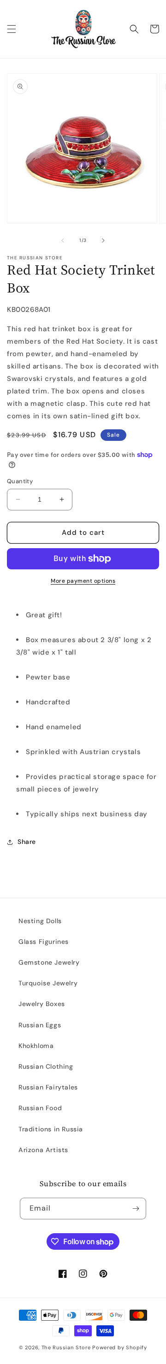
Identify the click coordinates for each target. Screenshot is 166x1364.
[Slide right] (103, 240)
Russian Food (40, 1108)
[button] (11, 29)
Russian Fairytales (48, 1087)
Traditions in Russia (50, 1129)
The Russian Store (66, 1347)
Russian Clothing (45, 1066)
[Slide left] (63, 240)
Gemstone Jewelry (49, 962)
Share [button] (27, 841)
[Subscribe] (135, 1208)
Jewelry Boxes (41, 1004)
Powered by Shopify (119, 1347)
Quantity (20, 481)
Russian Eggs (39, 1025)
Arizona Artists (43, 1150)
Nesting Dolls (40, 921)
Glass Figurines (43, 941)
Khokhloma (35, 1046)
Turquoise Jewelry (47, 983)
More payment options (83, 581)
